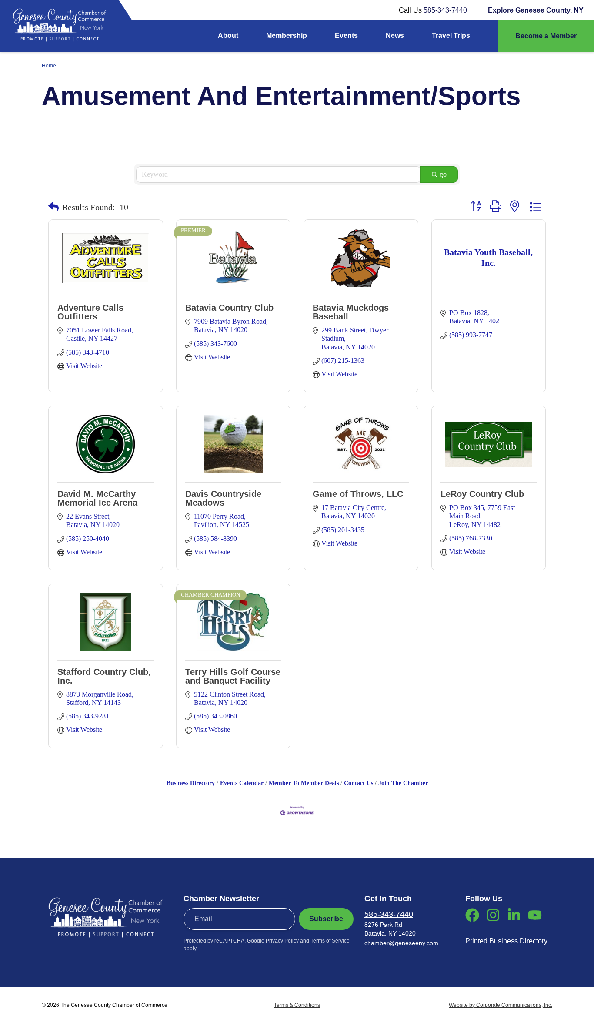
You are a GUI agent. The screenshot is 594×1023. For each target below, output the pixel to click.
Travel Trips (451, 35)
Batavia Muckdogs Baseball (351, 312)
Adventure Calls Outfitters (90, 312)
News (395, 35)
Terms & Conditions (297, 1005)
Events (346, 35)
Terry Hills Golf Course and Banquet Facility (232, 676)
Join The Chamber (403, 783)
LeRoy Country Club (482, 494)
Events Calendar (242, 783)
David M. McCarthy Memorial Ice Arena (97, 498)
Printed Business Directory (506, 941)
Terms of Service (330, 941)
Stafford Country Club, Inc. (104, 676)
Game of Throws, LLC (358, 494)
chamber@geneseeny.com (401, 942)
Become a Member (546, 36)
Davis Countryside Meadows (223, 498)
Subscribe (326, 918)
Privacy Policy (282, 941)
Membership (286, 35)
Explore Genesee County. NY (536, 10)
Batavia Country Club (229, 307)
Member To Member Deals (304, 783)
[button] (53, 207)
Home (49, 66)
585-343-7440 (445, 10)
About (228, 35)
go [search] (443, 174)
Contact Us (358, 783)
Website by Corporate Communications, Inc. (500, 1005)
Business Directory (191, 783)
